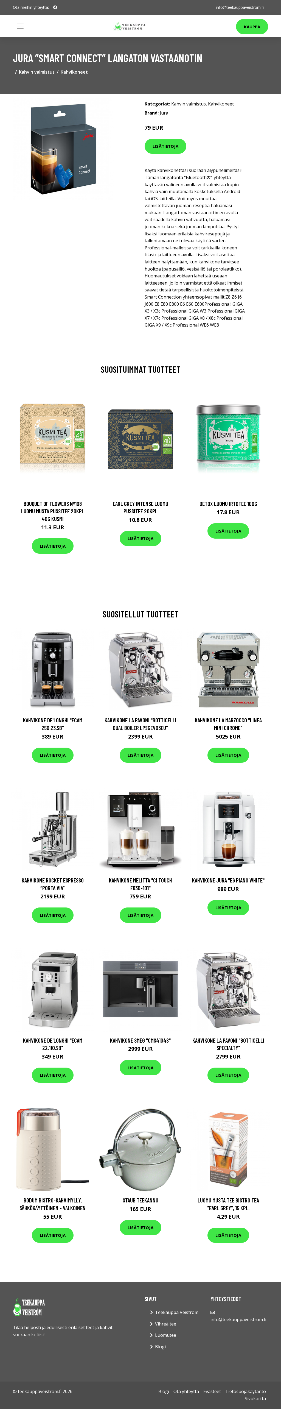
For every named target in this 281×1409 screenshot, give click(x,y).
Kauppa (252, 26)
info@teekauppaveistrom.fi (240, 7)
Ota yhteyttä (186, 1391)
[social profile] (55, 7)
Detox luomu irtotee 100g (228, 503)
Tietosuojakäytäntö (245, 1391)
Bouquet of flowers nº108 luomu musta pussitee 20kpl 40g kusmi (52, 511)
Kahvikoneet (74, 72)
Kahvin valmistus (37, 72)
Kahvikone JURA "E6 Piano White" (228, 880)
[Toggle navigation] (20, 26)
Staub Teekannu (140, 1200)
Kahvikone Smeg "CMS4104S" (140, 1040)
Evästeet (212, 1391)
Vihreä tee (165, 1324)
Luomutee (165, 1335)
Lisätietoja (165, 146)
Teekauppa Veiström (176, 1312)
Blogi (160, 1347)
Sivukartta (255, 1399)
